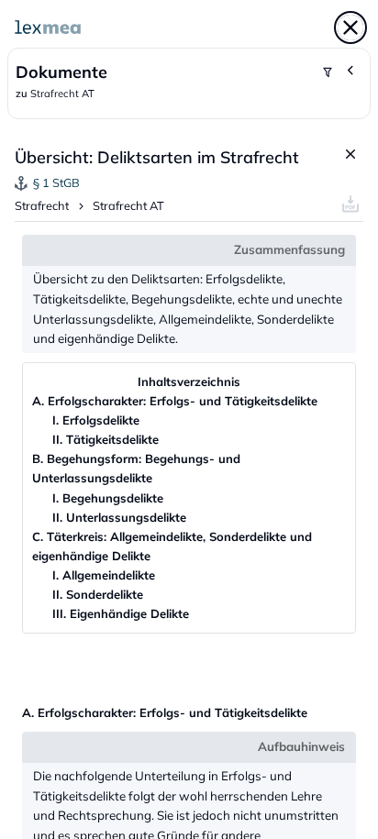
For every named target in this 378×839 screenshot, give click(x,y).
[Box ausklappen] (351, 71)
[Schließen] (350, 27)
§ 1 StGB (56, 182)
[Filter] (327, 72)
